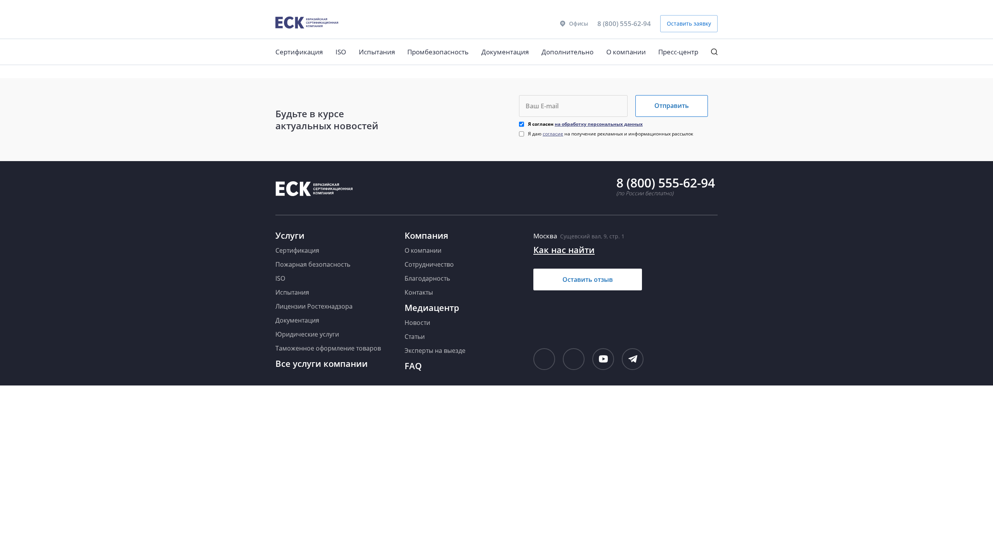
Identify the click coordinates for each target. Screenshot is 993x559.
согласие (553, 133)
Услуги (289, 235)
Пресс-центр (678, 51)
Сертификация (299, 51)
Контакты (419, 292)
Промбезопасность (438, 51)
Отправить (671, 105)
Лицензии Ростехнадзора (314, 306)
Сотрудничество (429, 264)
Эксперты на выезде (435, 350)
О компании (626, 51)
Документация (505, 51)
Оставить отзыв (587, 279)
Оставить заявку (689, 23)
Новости (417, 322)
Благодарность (427, 278)
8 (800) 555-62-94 (624, 23)
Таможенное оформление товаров (328, 348)
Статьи (415, 336)
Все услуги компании (321, 363)
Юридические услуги (307, 334)
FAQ (413, 365)
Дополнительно (567, 51)
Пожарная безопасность (312, 264)
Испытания (377, 51)
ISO (341, 51)
